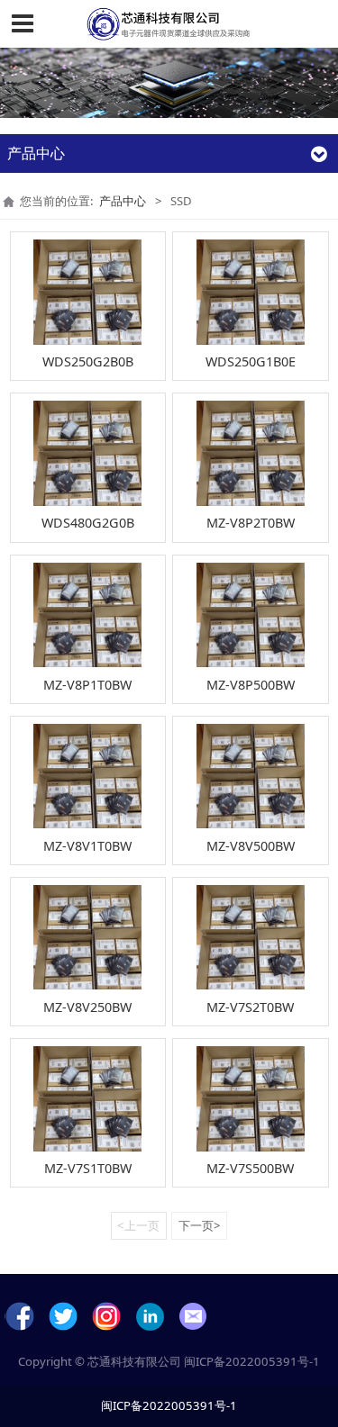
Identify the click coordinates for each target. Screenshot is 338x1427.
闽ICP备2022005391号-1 (252, 1361)
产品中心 (122, 201)
